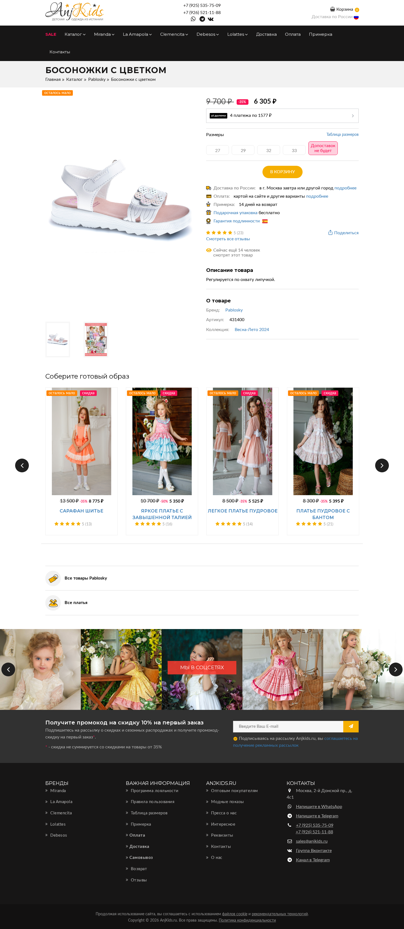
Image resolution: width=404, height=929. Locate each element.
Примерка (320, 34)
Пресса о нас (223, 813)
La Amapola (136, 34)
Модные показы (227, 802)
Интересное (222, 824)
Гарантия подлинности (237, 221)
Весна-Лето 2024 (252, 329)
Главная (53, 79)
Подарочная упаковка (236, 213)
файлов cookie (234, 914)
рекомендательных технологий (280, 914)
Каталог (74, 34)
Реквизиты (221, 835)
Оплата (293, 34)
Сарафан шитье (81, 511)
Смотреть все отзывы (228, 239)
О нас (216, 858)
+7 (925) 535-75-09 (202, 5)
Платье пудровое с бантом (323, 514)
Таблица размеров (342, 135)
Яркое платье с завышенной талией (162, 514)
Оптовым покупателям (234, 791)
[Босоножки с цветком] (121, 201)
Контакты (59, 51)
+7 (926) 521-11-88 (202, 12)
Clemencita (173, 34)
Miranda (103, 34)
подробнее (345, 188)
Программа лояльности (154, 791)
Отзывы (138, 880)
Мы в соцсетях (202, 668)
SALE (50, 34)
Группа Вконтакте (314, 850)
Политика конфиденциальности (247, 920)
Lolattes (236, 34)
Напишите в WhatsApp (319, 806)
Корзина (344, 9)
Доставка (266, 34)
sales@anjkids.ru (312, 841)
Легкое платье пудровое (243, 511)
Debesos (206, 34)
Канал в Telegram (313, 860)
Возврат (138, 869)
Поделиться (346, 233)
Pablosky (97, 79)
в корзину (282, 172)
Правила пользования (151, 802)
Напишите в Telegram (317, 816)
